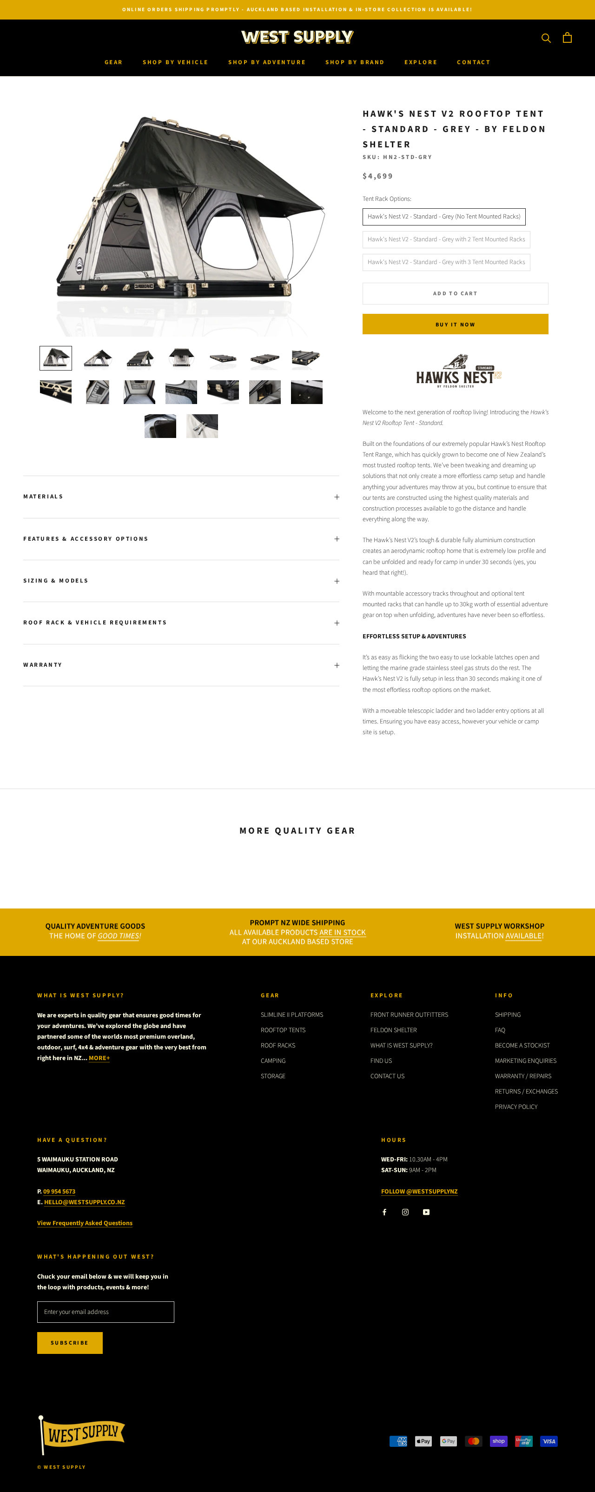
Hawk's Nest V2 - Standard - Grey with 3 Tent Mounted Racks (446, 262)
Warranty (43, 665)
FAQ (500, 1030)
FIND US (381, 1061)
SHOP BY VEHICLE (176, 62)
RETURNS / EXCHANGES (526, 1091)
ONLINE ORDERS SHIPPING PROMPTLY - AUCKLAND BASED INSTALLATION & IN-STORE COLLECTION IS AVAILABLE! (297, 9)
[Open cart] (567, 37)
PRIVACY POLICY (516, 1107)
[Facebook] (384, 1212)
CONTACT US (387, 1076)
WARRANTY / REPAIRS (523, 1076)
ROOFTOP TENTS (283, 1030)
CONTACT (473, 62)
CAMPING (273, 1061)
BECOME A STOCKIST (522, 1045)
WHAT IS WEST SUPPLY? (401, 1045)
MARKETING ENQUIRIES (525, 1061)
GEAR (114, 62)
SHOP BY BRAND (355, 62)
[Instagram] (405, 1212)
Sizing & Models (56, 581)
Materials (43, 496)
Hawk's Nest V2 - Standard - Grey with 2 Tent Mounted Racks (446, 239)
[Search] (546, 37)
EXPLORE (420, 62)
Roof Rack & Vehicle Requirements (95, 622)
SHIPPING (508, 1015)
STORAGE (273, 1076)
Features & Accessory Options (86, 539)
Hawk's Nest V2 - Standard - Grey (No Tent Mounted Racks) (444, 216)
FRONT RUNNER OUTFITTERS (409, 1015)
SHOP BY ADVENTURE (267, 62)
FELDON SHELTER (393, 1030)
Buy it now (456, 325)
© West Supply (61, 1467)
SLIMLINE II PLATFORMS (292, 1015)
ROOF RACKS (278, 1045)
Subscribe (70, 1343)
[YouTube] (426, 1212)
